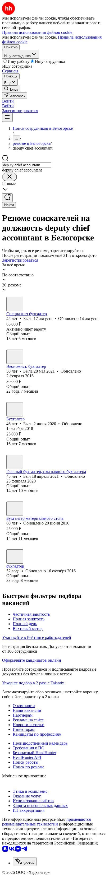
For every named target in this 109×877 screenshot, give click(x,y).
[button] (8, 101)
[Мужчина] (14, 462)
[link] (11, 89)
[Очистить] (9, 177)
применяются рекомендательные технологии (46, 821)
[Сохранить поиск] (7, 197)
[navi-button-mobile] (7, 117)
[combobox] (26, 165)
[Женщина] (14, 304)
